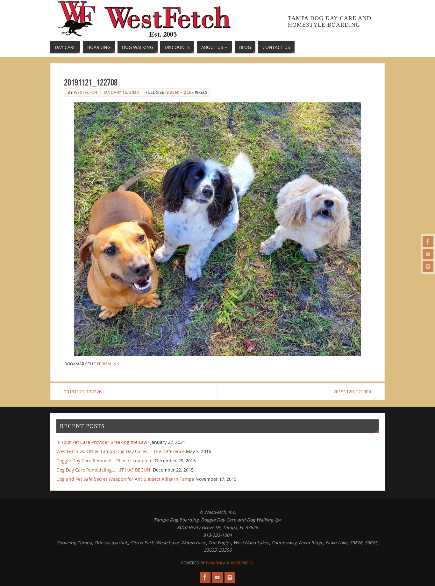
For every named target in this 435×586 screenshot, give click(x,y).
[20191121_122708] (217, 229)
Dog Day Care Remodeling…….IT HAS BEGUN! (104, 470)
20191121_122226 (83, 392)
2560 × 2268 (182, 92)
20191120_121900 (352, 392)
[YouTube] (428, 254)
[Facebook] (428, 241)
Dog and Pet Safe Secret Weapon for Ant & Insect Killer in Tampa (125, 479)
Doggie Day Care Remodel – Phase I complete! (105, 461)
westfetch (85, 92)
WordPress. (242, 563)
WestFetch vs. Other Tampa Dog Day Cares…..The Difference (120, 451)
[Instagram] (428, 266)
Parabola (215, 563)
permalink (108, 363)
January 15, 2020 (121, 92)
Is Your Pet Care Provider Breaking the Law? (102, 442)
